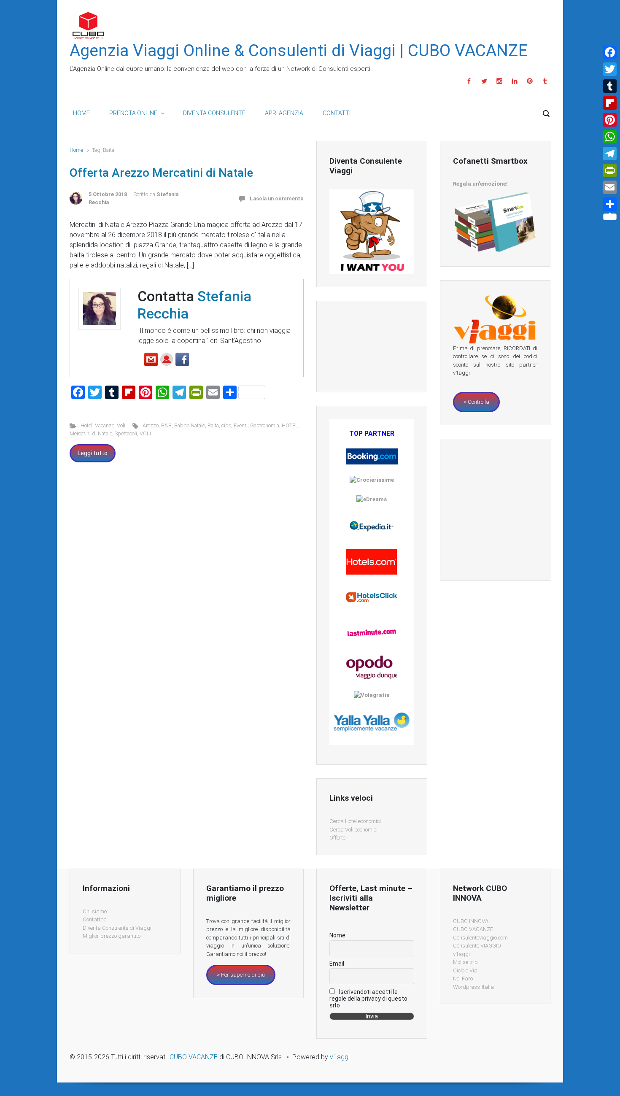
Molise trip (465, 962)
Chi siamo (95, 911)
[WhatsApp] (609, 136)
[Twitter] (484, 81)
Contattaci (95, 919)
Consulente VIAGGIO (477, 945)
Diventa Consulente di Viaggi (117, 928)
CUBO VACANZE (473, 929)
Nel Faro (463, 978)
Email (336, 963)
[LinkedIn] (514, 81)
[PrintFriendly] (609, 170)
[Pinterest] (529, 81)
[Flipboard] (609, 102)
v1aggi (461, 954)
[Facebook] (469, 81)
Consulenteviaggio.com (480, 937)
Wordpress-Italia (473, 987)
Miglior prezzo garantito (111, 936)
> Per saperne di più (241, 975)
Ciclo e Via (465, 970)
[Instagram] (499, 81)
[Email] (609, 187)
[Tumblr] (543, 81)
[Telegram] (609, 153)
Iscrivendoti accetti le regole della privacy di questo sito (368, 998)
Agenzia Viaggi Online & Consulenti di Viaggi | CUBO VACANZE (299, 50)
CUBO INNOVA (470, 921)
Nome (337, 935)
